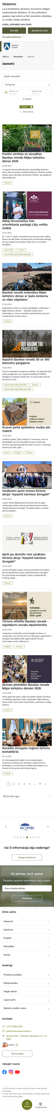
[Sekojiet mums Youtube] (17, 1072)
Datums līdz (37, 91)
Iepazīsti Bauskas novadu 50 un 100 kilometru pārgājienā (25, 361)
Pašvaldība (9, 946)
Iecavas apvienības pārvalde (15, 385)
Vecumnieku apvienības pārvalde (17, 254)
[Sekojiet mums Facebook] (4, 1072)
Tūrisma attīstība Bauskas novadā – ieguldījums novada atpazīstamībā (25, 623)
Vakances (8, 921)
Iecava (6, 453)
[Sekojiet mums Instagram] (11, 1072)
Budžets (7, 646)
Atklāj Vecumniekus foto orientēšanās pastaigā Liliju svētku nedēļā (25, 224)
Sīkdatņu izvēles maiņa (15, 1008)
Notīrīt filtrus (28, 112)
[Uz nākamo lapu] (45, 784)
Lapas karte (9, 999)
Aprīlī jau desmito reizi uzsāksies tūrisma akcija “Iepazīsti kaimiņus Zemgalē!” (24, 558)
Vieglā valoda (10, 991)
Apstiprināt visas (40, 30)
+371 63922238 (14, 1026)
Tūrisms (7, 183)
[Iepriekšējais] (6, 826)
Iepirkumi (8, 929)
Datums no (13, 91)
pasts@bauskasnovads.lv (18, 1031)
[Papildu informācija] (17, 1045)
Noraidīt (14, 30)
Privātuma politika (13, 974)
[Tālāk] (48, 826)
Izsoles (7, 954)
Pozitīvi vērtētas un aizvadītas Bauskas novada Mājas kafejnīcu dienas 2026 (23, 157)
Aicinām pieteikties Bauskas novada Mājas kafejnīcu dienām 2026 (25, 686)
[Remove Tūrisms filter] (31, 107)
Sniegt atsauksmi (27, 857)
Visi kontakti (17, 1053)
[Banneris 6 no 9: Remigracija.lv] (27, 826)
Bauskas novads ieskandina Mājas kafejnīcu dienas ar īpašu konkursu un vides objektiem (25, 296)
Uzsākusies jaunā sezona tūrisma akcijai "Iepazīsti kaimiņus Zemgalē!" (26, 492)
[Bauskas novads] (18, 50)
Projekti (17, 453)
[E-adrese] (8, 1044)
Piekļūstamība (11, 983)
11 (40, 784)
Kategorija (10, 84)
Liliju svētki (8, 250)
